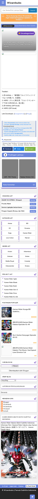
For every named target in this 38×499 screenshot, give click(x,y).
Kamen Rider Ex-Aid (11, 297)
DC (10, 228)
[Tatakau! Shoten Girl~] (27, 169)
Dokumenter (10, 266)
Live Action (10, 238)
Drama (27, 266)
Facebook (8, 149)
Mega (28, 114)
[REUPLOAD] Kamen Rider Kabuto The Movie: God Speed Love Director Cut (24, 350)
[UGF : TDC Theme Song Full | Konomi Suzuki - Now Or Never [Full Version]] (10, 169)
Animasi (10, 256)
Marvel (27, 238)
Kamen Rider (27, 233)
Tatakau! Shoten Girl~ (27, 177)
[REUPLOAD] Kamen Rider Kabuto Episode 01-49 (23, 323)
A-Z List (5, 486)
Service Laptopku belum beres (12, 207)
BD (27, 223)
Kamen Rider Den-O (11, 290)
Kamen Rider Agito (10, 279)
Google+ (31, 149)
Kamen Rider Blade (10, 282)
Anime (10, 223)
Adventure (27, 252)
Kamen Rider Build (10, 286)
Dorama (27, 228)
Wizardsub (7, 404)
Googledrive (19, 114)
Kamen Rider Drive (10, 293)
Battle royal (10, 261)
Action (10, 252)
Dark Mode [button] (31, 486)
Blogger (26, 370)
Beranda (4, 392)
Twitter (19, 149)
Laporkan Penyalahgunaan (13, 386)
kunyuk (5, 411)
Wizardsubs (14, 2)
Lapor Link (13, 486)
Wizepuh (6, 409)
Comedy (27, 261)
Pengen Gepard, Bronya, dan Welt (13, 211)
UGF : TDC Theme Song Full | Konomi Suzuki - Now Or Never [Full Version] (10, 178)
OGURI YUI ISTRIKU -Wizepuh (12, 200)
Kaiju (10, 233)
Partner (21, 486)
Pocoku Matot (6, 204)
